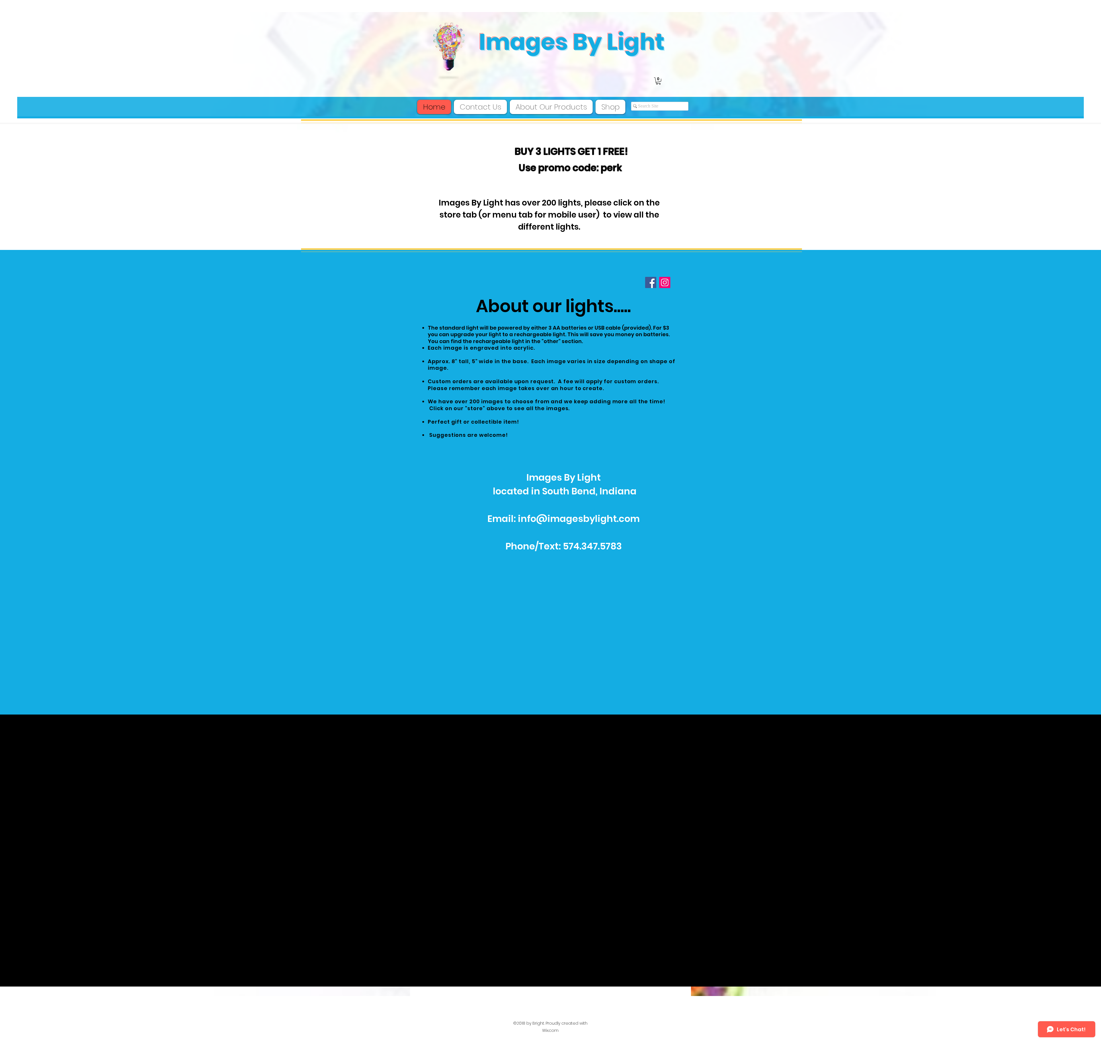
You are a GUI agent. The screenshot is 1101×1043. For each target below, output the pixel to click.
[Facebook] (650, 282)
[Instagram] (664, 282)
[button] (658, 81)
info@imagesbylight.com (579, 518)
